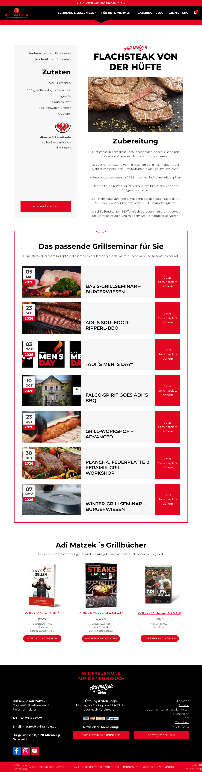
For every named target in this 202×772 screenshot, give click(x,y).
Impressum (130, 767)
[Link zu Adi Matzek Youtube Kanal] (35, 751)
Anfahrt (184, 705)
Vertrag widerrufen (161, 735)
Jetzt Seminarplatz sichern (167, 282)
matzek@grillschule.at (39, 726)
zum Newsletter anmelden (101, 735)
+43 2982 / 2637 (30, 718)
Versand (45, 627)
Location (183, 701)
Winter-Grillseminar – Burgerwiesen (116, 506)
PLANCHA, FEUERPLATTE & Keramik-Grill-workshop (117, 468)
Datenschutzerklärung (158, 767)
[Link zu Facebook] (17, 751)
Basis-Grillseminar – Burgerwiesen (113, 289)
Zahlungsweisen (42, 767)
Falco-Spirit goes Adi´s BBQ (117, 397)
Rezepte (172, 12)
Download (182, 722)
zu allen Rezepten (45, 206)
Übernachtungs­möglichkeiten (167, 709)
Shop (186, 12)
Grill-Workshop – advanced (109, 434)
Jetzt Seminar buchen (101, 2)
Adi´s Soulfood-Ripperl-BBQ (108, 325)
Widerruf (63, 767)
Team (185, 718)
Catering (145, 12)
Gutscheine (181, 714)
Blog (159, 12)
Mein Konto (181, 726)
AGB (76, 767)
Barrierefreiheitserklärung (100, 767)
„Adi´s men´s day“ (109, 364)
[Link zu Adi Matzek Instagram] (26, 751)
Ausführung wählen (42, 638)
